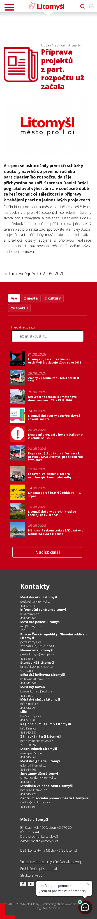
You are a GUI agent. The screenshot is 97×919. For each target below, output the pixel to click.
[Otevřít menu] (9, 7)
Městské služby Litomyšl (40, 699)
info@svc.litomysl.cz (33, 790)
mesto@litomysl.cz (44, 841)
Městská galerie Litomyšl (40, 761)
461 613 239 (28, 782)
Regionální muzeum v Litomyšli (45, 724)
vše (14, 298)
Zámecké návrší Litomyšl (40, 736)
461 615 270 (28, 794)
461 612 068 (28, 683)
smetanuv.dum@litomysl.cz (38, 777)
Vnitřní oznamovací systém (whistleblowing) (51, 861)
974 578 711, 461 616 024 (37, 646)
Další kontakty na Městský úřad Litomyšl (49, 850)
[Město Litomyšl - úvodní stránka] (46, 6)
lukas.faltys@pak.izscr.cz (36, 666)
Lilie (23, 712)
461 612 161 (28, 618)
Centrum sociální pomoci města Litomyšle (54, 798)
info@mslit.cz (29, 703)
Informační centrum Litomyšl (43, 609)
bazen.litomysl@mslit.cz (36, 691)
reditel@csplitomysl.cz (35, 802)
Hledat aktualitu (23, 327)
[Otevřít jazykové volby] (91, 6)
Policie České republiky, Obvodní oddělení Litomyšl (54, 636)
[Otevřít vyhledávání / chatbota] (82, 6)
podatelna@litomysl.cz (35, 601)
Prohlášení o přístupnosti (38, 868)
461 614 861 (28, 806)
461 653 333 (28, 606)
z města (31, 298)
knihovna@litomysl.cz (34, 679)
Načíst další (47, 552)
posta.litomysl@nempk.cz (37, 654)
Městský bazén (32, 687)
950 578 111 (28, 671)
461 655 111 (28, 659)
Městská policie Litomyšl (40, 622)
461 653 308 (28, 720)
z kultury (53, 298)
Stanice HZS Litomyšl (37, 662)
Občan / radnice (53, 45)
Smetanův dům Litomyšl (40, 773)
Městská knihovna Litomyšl (42, 674)
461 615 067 (28, 757)
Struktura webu (31, 875)
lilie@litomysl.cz (30, 716)
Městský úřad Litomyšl (38, 597)
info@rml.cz (28, 728)
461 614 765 (28, 769)
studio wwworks (66, 904)
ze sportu (19, 308)
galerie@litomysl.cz (33, 765)
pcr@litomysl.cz (30, 642)
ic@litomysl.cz (29, 614)
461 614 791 (28, 708)
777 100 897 (28, 745)
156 (22, 630)
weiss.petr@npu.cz (33, 753)
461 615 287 (28, 732)
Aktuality (74, 45)
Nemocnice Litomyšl (36, 650)
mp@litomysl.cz (30, 626)
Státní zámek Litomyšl (38, 749)
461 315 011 (28, 696)
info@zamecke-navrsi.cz (36, 741)
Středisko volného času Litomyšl (46, 786)
